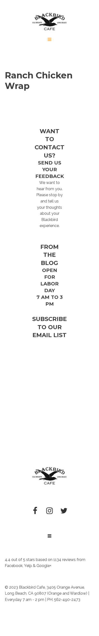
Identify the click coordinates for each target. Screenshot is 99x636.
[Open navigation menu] (49, 39)
